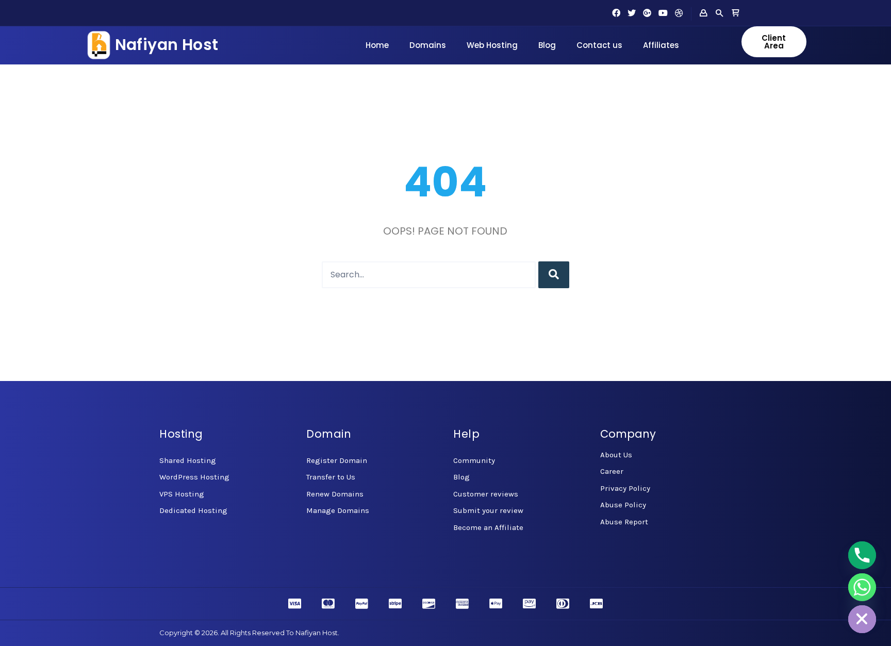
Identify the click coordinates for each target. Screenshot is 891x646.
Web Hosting (492, 45)
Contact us (599, 45)
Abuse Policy (623, 504)
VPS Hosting (181, 494)
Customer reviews (485, 494)
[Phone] (862, 555)
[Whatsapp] (862, 587)
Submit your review (488, 510)
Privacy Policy (625, 488)
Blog (547, 45)
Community (474, 460)
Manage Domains (337, 510)
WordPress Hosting (194, 477)
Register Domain (336, 460)
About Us (616, 454)
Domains (427, 45)
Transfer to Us (330, 477)
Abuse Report (624, 521)
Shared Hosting (187, 460)
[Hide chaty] (862, 619)
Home (377, 45)
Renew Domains (335, 494)
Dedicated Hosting (193, 510)
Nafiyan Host (167, 45)
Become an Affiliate (488, 527)
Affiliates (661, 45)
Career (611, 471)
